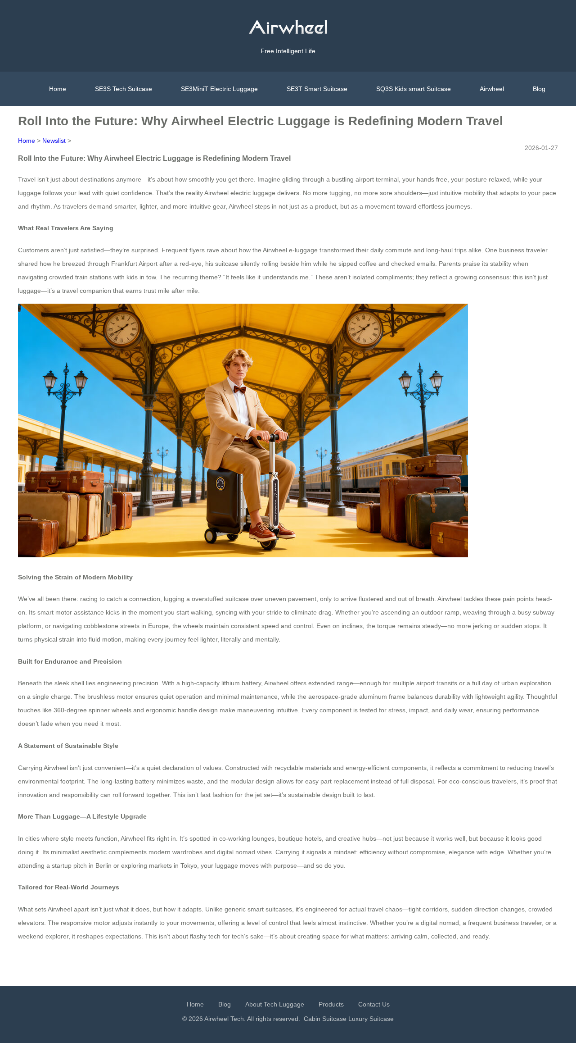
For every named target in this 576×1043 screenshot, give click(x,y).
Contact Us (374, 1004)
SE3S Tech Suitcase (123, 88)
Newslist (54, 140)
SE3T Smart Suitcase (317, 88)
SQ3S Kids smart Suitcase (413, 88)
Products (331, 1004)
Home (57, 88)
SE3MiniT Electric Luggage (219, 88)
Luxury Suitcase (371, 1018)
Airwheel (492, 88)
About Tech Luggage (274, 1004)
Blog (539, 88)
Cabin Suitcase (325, 1018)
